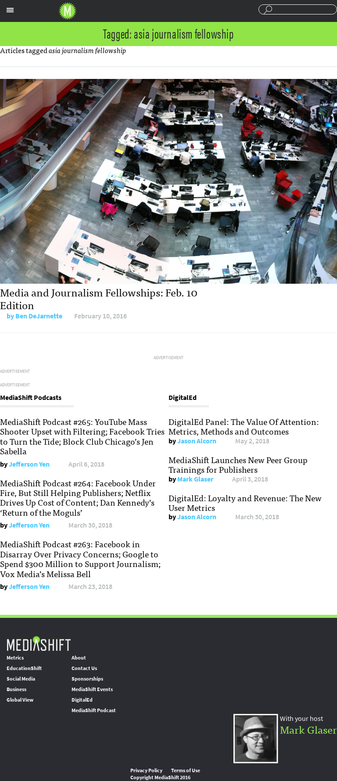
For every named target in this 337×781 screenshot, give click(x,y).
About (79, 657)
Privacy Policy (146, 770)
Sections (10, 10)
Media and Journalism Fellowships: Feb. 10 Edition (98, 298)
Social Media (21, 678)
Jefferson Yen (29, 464)
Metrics (15, 657)
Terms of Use (185, 770)
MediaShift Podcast (94, 710)
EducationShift (24, 668)
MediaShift (39, 643)
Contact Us (84, 668)
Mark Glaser (195, 479)
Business (16, 689)
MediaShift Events (92, 689)
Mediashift (67, 11)
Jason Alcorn (196, 441)
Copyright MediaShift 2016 (160, 777)
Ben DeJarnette (38, 316)
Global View (20, 699)
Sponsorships (87, 678)
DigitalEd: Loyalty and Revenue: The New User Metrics (245, 502)
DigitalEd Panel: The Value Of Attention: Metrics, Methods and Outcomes (243, 426)
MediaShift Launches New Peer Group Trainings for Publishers (238, 464)
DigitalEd (82, 699)
